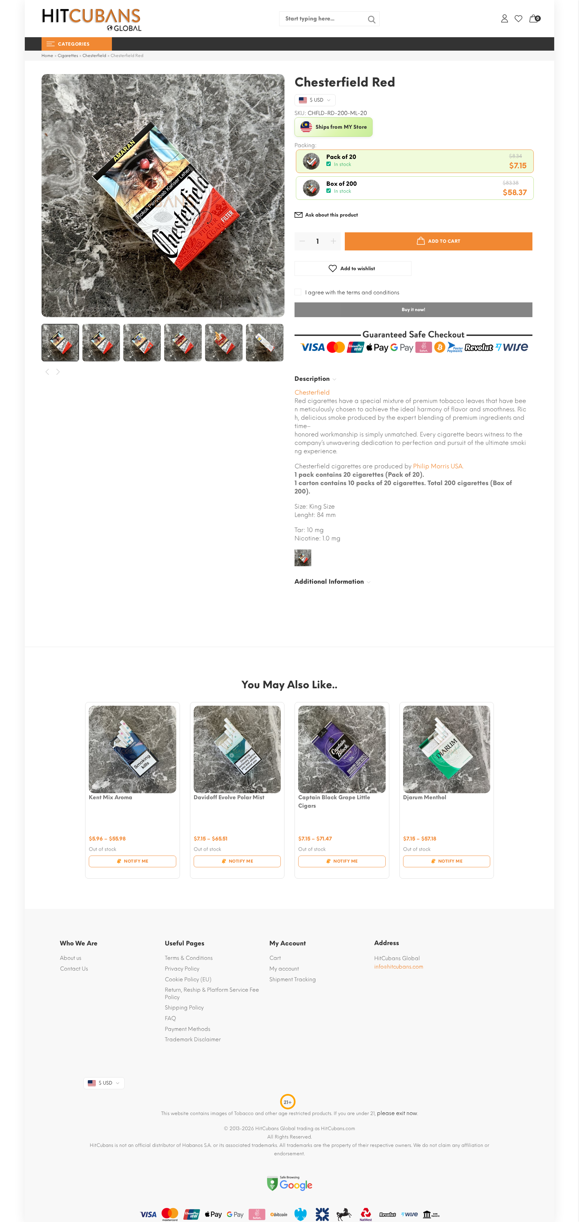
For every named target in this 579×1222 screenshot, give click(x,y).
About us (70, 958)
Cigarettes (68, 55)
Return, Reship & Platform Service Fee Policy (212, 993)
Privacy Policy (182, 969)
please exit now (397, 1113)
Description (312, 379)
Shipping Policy (184, 1007)
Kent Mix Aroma (110, 797)
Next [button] (58, 372)
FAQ (170, 1018)
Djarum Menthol (424, 797)
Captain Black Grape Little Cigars (334, 801)
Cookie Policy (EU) (188, 979)
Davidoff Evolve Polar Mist (229, 797)
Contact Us (74, 969)
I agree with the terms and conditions (352, 292)
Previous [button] (47, 372)
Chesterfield (94, 55)
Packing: (306, 145)
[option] (163, 195)
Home (47, 55)
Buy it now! (413, 309)
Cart (275, 958)
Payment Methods (187, 1029)
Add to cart (444, 241)
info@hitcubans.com (398, 967)
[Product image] (132, 749)
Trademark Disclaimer (193, 1039)
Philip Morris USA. (438, 466)
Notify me (136, 861)
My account (284, 969)
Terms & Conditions (189, 958)
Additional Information (329, 581)
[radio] (415, 161)
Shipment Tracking (292, 979)
